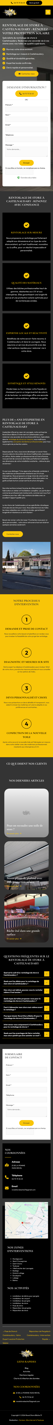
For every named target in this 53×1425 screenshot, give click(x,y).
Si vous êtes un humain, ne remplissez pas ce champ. (25, 168)
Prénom (9, 105)
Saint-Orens (17, 1264)
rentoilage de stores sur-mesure (20, 439)
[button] (18, 3)
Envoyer (26, 163)
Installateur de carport (21, 1298)
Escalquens (17, 1275)
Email (8, 125)
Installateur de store (20, 1303)
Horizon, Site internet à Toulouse (31, 1420)
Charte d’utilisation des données (26, 1378)
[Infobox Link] (15, 1166)
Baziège (16, 1271)
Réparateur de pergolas (22, 1308)
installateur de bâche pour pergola (26, 1296)
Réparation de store (20, 1310)
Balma (15, 1280)
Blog (26, 1368)
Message (9, 145)
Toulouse (16, 1266)
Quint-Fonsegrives (20, 1261)
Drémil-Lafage (18, 1273)
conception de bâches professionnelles (28, 442)
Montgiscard (17, 1259)
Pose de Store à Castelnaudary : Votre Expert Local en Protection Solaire (13, 1332)
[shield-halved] (18, 177)
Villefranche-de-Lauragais (23, 1268)
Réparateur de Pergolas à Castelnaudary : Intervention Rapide (38, 1332)
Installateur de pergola (21, 1301)
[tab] (26, 974)
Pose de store (18, 1306)
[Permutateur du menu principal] (48, 12)
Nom (7, 115)
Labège (15, 1278)
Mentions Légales (26, 1375)
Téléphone (9, 135)
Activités (26, 1371)
